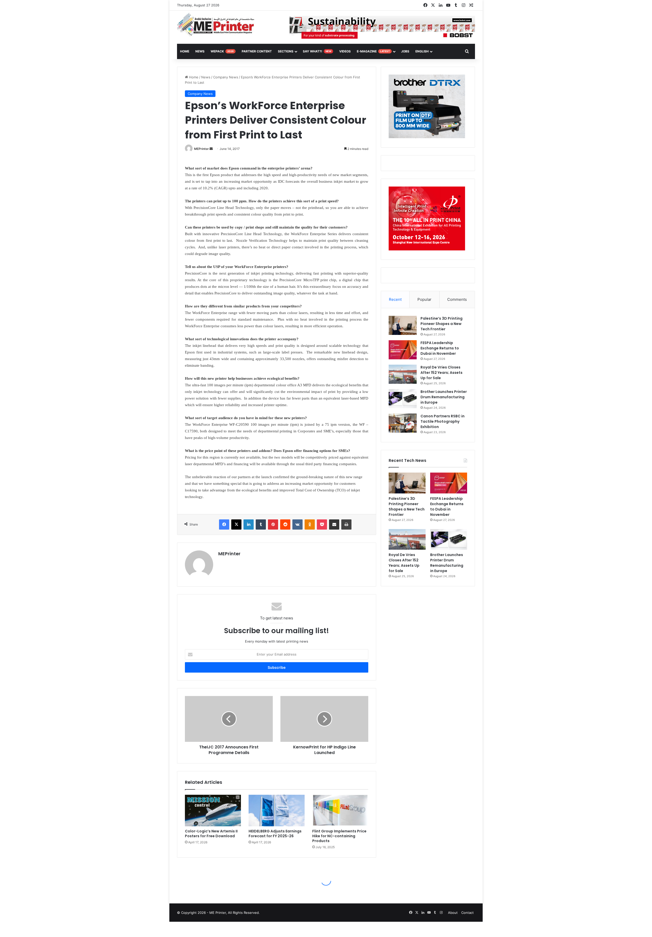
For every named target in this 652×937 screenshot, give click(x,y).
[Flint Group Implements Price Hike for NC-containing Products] (340, 810)
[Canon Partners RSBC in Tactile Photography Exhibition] (403, 423)
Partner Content (257, 51)
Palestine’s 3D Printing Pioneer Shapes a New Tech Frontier (441, 324)
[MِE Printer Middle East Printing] (218, 25)
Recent (395, 299)
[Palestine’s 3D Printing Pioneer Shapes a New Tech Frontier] (403, 325)
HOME (184, 51)
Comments (457, 299)
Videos (345, 51)
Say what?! (317, 51)
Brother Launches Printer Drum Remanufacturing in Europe (443, 397)
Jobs (405, 51)
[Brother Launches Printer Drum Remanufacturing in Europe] (403, 398)
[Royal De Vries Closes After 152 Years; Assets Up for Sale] (403, 374)
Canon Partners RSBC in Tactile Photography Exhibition (442, 421)
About (453, 913)
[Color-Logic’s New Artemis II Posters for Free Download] (213, 810)
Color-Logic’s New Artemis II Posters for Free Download (211, 834)
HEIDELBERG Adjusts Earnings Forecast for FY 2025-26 (275, 834)
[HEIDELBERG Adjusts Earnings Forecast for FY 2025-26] (277, 810)
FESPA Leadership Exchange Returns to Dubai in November (439, 348)
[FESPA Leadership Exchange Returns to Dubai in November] (403, 349)
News (200, 51)
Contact (467, 913)
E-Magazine (373, 51)
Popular (424, 299)
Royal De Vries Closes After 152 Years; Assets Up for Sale (441, 372)
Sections (285, 51)
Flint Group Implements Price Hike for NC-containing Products (339, 836)
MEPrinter (201, 149)
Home (193, 77)
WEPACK (222, 51)
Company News (225, 77)
